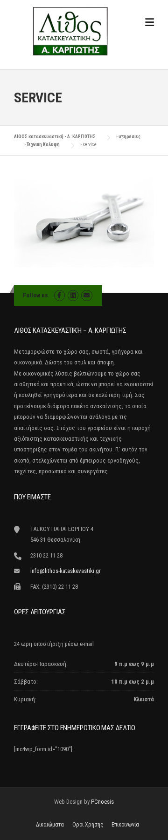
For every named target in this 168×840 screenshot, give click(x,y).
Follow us (35, 295)
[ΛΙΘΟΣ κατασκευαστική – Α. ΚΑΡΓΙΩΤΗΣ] (70, 31)
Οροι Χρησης (87, 824)
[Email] (86, 295)
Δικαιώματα (50, 824)
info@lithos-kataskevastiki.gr (65, 570)
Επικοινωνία (125, 824)
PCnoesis (102, 801)
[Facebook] (59, 295)
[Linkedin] (73, 295)
